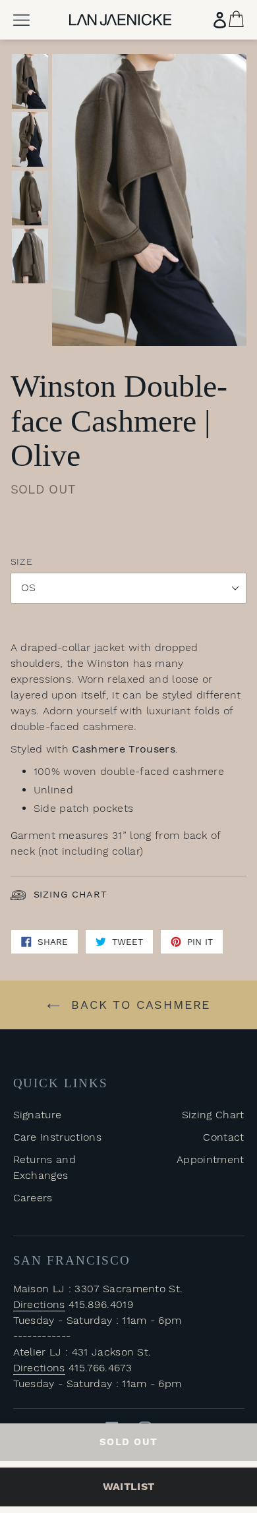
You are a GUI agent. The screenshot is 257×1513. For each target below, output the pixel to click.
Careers (33, 1197)
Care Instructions (57, 1137)
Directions (39, 1304)
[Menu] (21, 20)
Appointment (210, 1159)
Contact (223, 1137)
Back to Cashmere (139, 1005)
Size (22, 561)
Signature (37, 1114)
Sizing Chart (70, 894)
